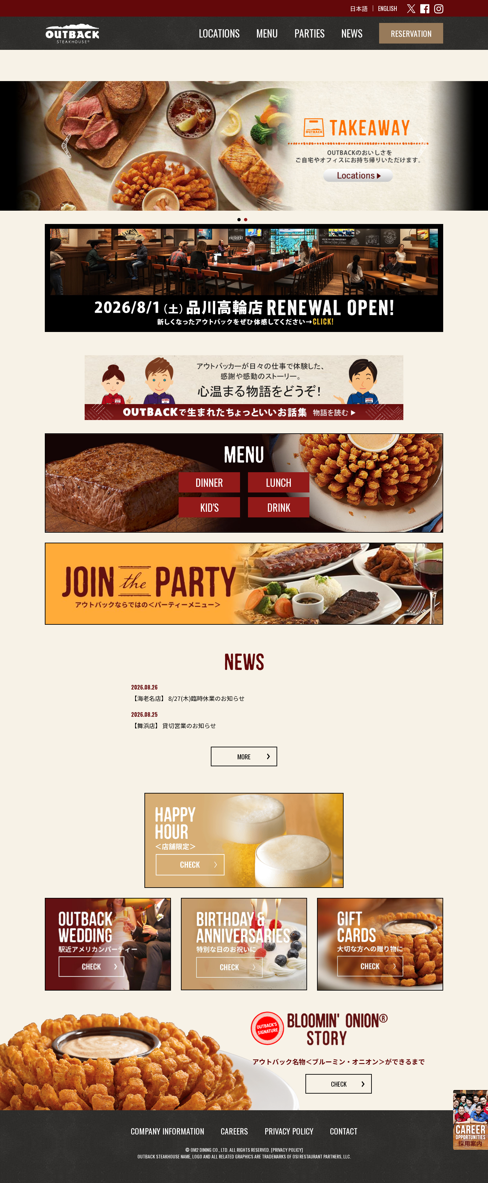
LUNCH (278, 482)
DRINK (278, 507)
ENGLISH (387, 8)
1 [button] (239, 219)
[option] (244, 146)
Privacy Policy (287, 1149)
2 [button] (245, 219)
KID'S (209, 507)
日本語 (359, 8)
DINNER (209, 482)
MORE (244, 756)
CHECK (339, 1084)
